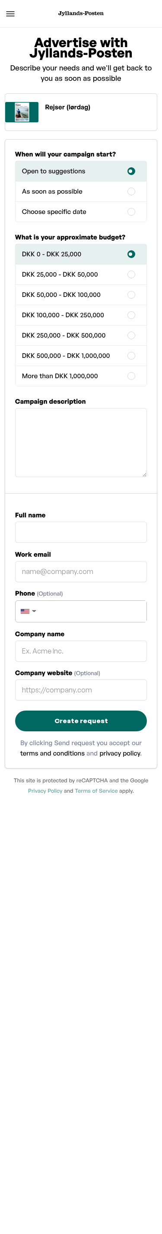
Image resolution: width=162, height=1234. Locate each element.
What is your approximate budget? (70, 237)
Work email (33, 554)
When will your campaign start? (65, 154)
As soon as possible (52, 191)
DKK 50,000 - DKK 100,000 (61, 294)
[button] (28, 611)
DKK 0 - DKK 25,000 (51, 254)
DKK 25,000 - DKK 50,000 (60, 274)
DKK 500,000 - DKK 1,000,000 (66, 355)
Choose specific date (54, 211)
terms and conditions (52, 753)
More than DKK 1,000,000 (60, 376)
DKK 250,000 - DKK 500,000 (64, 335)
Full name (30, 515)
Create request (81, 721)
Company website (57, 673)
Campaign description (50, 401)
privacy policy (119, 753)
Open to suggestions (54, 171)
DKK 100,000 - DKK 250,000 (63, 315)
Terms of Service (96, 790)
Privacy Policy (45, 790)
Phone (39, 593)
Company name (39, 634)
